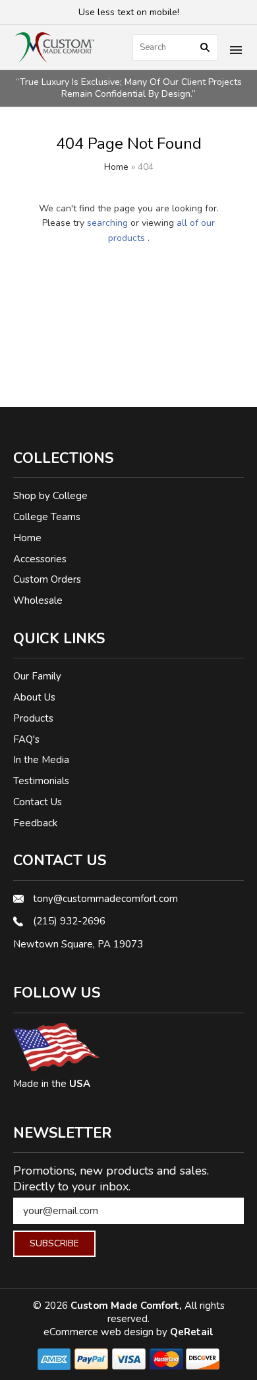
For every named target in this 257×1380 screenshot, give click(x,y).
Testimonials (41, 780)
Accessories (40, 559)
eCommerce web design (99, 1332)
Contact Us (37, 802)
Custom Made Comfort (125, 1305)
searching (107, 223)
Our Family (37, 676)
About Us (34, 697)
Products (33, 718)
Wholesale (38, 600)
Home (116, 167)
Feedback (35, 823)
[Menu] (236, 51)
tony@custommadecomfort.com (105, 898)
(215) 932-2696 (69, 921)
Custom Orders (47, 579)
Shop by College (50, 495)
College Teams (46, 516)
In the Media (41, 759)
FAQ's (26, 739)
